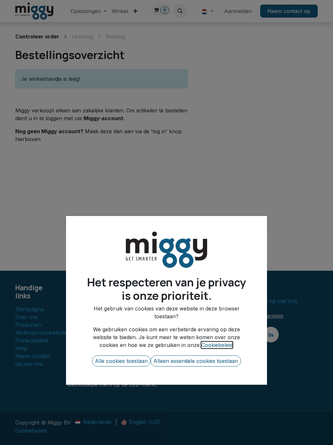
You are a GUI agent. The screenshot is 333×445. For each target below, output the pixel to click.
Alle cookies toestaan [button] (121, 361)
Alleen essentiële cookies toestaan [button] (195, 361)
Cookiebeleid (217, 345)
